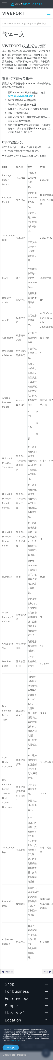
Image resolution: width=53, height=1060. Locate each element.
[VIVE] (26, 4)
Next (46, 972)
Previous (9, 972)
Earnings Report (26, 23)
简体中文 (41, 23)
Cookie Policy (15, 1040)
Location (13, 1020)
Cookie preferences (14, 1054)
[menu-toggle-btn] (4, 4)
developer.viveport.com (21, 95)
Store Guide (8, 23)
